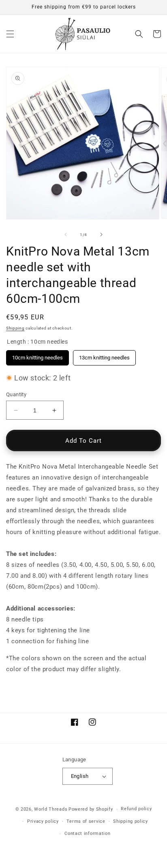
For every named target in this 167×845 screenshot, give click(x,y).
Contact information (87, 833)
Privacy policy (43, 821)
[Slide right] (101, 234)
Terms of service (85, 821)
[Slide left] (66, 234)
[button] (10, 34)
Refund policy (136, 808)
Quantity (16, 394)
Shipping (15, 328)
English (80, 776)
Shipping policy (130, 821)
